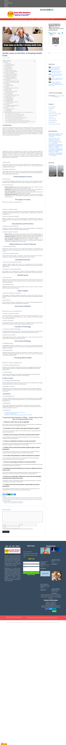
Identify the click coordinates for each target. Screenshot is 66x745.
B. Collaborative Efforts (9, 99)
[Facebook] (41, 10)
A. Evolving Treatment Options (10, 77)
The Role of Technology (8, 93)
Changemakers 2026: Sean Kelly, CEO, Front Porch (56, 560)
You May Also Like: (9, 111)
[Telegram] (51, 10)
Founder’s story (16, 19)
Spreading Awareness (7, 79)
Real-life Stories (6, 83)
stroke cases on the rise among (20, 498)
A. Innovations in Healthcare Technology (12, 94)
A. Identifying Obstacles (9, 98)
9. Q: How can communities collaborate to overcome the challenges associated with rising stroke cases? (21, 121)
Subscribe (31, 574)
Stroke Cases (6, 497)
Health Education (39, 19)
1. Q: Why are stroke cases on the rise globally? (13, 113)
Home (12, 19)
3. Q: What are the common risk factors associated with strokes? (15, 115)
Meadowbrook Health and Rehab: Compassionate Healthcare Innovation (18, 414)
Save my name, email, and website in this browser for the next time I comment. (18, 528)
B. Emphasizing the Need (9, 85)
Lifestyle (5, 496)
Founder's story (52, 112)
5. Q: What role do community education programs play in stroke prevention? (17, 117)
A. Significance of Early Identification (11, 74)
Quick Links (31, 546)
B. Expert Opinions (8, 89)
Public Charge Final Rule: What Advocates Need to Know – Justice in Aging (45, 586)
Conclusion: (6, 107)
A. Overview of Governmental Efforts (11, 91)
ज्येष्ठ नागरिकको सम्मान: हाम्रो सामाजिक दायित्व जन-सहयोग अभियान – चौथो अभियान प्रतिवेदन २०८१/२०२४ (55, 154)
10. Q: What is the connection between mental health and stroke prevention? (17, 122)
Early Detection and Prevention (9, 72)
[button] (54, 19)
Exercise (50, 108)
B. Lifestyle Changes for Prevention (11, 75)
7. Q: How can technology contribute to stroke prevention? (15, 119)
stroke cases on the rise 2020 (21, 497)
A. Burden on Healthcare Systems (10, 70)
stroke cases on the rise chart (30, 498)
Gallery (48, 19)
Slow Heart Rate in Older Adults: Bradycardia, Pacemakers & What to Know (45, 563)
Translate (57, 96)
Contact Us (6, 6)
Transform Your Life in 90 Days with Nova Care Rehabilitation (13, 502)
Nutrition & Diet (52, 118)
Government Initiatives (7, 90)
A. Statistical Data (8, 67)
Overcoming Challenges (8, 97)
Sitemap (5, 5)
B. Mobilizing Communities (10, 106)
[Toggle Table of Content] (34, 61)
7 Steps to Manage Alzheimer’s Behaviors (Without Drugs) (56, 589)
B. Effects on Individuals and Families (11, 71)
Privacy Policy (6, 1)
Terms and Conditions (8, 3)
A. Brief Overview (8, 63)
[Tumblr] (49, 10)
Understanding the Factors (8, 65)
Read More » (43, 568)
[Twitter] (42, 10)
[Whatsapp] (52, 10)
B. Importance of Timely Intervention (11, 78)
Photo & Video (51, 122)
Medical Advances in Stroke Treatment (10, 76)
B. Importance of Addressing (10, 64)
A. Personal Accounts (8, 84)
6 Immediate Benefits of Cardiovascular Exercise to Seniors (13, 501)
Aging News (51, 106)
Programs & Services (23, 19)
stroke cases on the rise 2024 (10, 498)
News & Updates (31, 19)
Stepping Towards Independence (11, 413)
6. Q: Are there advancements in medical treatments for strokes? (15, 118)
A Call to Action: (6, 104)
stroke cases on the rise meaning (12, 499)
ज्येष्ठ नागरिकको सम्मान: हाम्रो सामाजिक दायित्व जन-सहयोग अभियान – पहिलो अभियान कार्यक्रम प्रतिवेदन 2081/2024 (55, 146)
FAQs (52, 19)
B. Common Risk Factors (9, 68)
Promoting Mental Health (8, 100)
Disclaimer (6, 4)
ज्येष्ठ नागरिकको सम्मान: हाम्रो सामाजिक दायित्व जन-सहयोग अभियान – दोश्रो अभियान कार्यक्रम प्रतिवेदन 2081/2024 (55, 150)
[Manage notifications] (2, 743)
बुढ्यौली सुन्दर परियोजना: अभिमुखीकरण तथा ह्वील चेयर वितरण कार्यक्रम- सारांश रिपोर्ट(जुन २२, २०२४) (56, 135)
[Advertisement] (22, 143)
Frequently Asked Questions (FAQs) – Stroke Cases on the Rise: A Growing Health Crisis (18, 112)
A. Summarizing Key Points (10, 108)
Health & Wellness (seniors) (54, 113)
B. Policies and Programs (9, 92)
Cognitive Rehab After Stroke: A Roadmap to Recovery (15, 412)
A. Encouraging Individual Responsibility (12, 105)
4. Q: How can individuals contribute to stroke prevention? (14, 116)
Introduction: (6, 62)
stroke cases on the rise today (35, 499)
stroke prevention (31, 405)
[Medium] (46, 10)
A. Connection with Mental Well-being (12, 101)
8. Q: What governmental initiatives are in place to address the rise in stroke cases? (18, 120)
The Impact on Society (7, 69)
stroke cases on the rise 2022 (30, 497)
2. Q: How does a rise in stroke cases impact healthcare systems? (15, 114)
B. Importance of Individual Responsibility (12, 82)
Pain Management (52, 120)
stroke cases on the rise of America (24, 499)
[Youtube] (44, 10)
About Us (6, 0)
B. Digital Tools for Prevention (10, 96)
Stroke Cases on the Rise (12, 497)
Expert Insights (6, 86)
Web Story (44, 19)
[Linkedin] (47, 10)
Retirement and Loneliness (54, 124)
